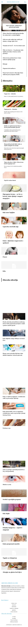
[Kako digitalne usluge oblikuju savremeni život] (14, 333)
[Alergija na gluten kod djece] (14, 566)
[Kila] (14, 265)
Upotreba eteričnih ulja (10, 226)
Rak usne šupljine (9, 212)
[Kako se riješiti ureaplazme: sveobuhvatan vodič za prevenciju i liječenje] (14, 391)
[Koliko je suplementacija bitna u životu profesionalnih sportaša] (14, 120)
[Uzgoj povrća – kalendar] (14, 103)
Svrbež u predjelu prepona (12, 499)
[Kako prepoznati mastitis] (14, 538)
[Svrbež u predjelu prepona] (14, 493)
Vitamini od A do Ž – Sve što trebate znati (14, 45)
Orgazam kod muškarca (9, 68)
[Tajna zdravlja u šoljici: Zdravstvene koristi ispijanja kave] (14, 156)
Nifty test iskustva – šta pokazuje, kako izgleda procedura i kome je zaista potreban (13, 51)
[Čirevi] (14, 251)
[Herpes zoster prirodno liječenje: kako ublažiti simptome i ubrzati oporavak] (14, 348)
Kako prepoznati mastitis (11, 544)
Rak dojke (6, 513)
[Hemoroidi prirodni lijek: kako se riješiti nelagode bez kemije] (14, 138)
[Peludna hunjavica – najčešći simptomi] (14, 521)
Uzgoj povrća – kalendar (10, 109)
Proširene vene (6, 428)
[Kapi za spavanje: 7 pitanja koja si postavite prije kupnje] (14, 17)
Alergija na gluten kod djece (12, 572)
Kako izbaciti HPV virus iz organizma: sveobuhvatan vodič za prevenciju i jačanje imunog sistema (14, 413)
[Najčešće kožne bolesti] (14, 175)
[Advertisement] (14, 298)
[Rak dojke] (14, 507)
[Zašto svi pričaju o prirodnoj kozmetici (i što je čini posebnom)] (14, 464)
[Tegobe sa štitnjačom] (14, 552)
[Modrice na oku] (14, 479)
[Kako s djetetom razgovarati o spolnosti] (14, 234)
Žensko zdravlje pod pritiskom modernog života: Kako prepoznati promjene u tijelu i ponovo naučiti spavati (14, 323)
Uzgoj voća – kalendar (10, 93)
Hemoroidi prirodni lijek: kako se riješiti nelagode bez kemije (13, 144)
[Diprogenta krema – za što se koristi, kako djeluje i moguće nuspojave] (14, 188)
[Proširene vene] (14, 422)
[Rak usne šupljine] (14, 206)
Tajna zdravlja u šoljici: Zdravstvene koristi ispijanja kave (13, 163)
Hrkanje (5, 64)
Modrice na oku (7, 484)
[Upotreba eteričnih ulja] (14, 220)
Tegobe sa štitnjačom (10, 558)
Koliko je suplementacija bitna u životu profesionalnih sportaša (12, 126)
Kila (4, 271)
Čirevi (5, 257)
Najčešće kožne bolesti (10, 180)
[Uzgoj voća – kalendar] (14, 88)
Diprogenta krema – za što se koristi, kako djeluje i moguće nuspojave (13, 196)
